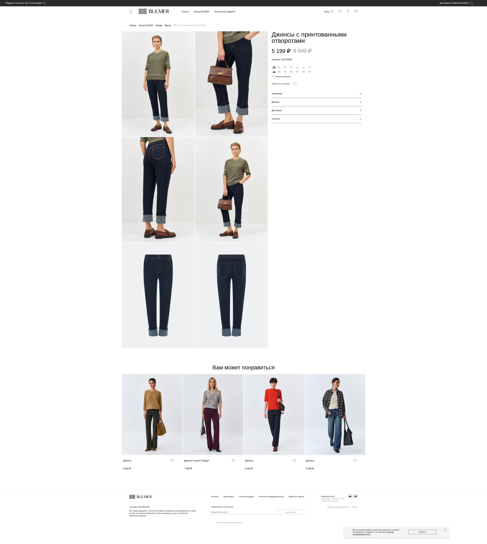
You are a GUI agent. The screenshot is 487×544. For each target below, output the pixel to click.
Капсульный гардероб (224, 12)
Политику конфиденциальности (229, 522)
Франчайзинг (228, 497)
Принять (422, 532)
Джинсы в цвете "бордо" (197, 460)
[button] (123, 418)
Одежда (159, 25)
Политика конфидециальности (271, 497)
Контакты (215, 497)
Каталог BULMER (146, 25)
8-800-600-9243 (327, 497)
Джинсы (168, 25)
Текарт (354, 507)
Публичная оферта (296, 497)
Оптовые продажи (246, 497)
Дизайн (330, 507)
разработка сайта (341, 507)
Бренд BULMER (201, 12)
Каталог (185, 12)
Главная (132, 25)
